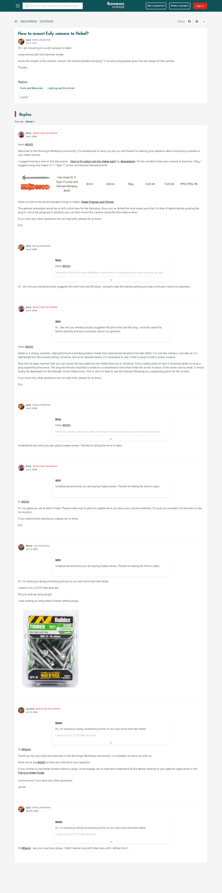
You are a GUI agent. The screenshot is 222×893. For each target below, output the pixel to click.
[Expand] (111, 280)
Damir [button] (29, 545)
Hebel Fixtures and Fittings (97, 201)
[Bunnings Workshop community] (116, 6)
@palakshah (128, 161)
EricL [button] (29, 133)
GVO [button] (28, 40)
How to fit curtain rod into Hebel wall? (93, 161)
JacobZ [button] (30, 708)
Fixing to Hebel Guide (31, 772)
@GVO (29, 144)
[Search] (26, 6)
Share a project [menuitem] (180, 6)
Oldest (29, 121)
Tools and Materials (31, 88)
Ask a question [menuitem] (156, 6)
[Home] (16, 21)
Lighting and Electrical (61, 88)
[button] (21, 41)
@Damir (26, 749)
